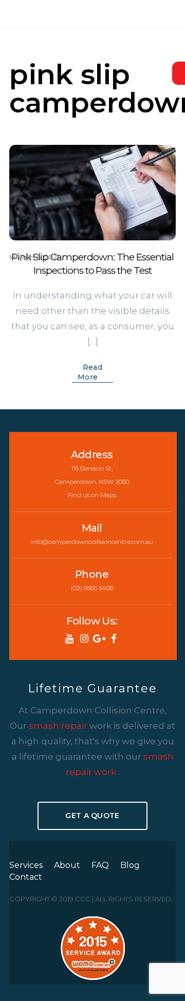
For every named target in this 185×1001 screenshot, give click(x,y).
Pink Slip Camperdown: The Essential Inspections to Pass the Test (92, 263)
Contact (25, 877)
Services (26, 865)
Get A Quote (92, 815)
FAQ (100, 865)
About (67, 865)
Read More (90, 372)
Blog (130, 865)
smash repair (59, 726)
